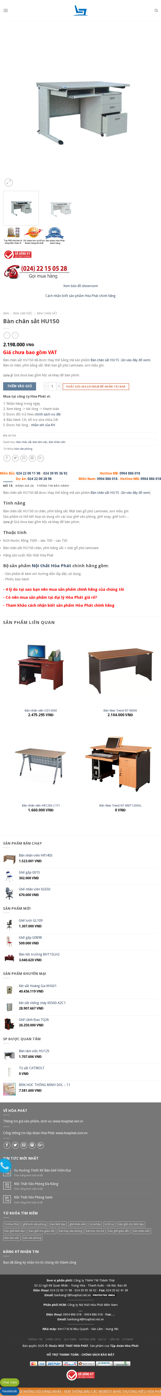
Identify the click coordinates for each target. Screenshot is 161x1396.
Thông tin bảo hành (52, 486)
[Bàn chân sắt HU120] (80, 110)
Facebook (9, 1391)
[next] (149, 110)
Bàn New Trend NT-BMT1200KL (120, 805)
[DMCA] (104, 1295)
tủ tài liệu (95, 1224)
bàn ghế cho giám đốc (42, 1231)
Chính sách (53, 1339)
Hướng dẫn (87, 1339)
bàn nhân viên (141, 1231)
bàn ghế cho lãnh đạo (131, 1224)
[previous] (11, 110)
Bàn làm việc (22, 313)
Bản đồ (122, 1285)
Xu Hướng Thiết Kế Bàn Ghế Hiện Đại (42, 1170)
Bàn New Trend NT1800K (120, 710)
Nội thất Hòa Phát (51, 565)
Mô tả (8, 486)
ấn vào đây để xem (135, 360)
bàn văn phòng (23, 448)
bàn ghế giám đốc (118, 1231)
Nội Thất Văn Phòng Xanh (33, 1197)
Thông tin (35, 1339)
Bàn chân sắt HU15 (105, 360)
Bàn (6, 313)
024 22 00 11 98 (28, 473)
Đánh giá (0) (25, 486)
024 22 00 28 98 (39, 479)
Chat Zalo (9, 1382)
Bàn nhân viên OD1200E (41, 710)
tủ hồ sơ (109, 1224)
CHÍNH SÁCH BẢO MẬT (98, 1354)
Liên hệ (114, 1339)
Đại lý (102, 1339)
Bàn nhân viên (57, 442)
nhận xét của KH (43, 425)
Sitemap (127, 1339)
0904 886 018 (129, 473)
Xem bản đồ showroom (80, 286)
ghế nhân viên (78, 1224)
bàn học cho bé (95, 1231)
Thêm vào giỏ (19, 386)
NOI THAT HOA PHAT (73, 1345)
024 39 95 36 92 (55, 473)
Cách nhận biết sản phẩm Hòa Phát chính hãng (80, 296)
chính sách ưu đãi (48, 414)
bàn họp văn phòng (70, 1231)
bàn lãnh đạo (58, 1224)
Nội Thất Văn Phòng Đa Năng (36, 1184)
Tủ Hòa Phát (11, 1224)
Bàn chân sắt (47, 313)
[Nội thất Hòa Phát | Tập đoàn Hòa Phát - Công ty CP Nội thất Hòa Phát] (80, 10)
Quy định (70, 1339)
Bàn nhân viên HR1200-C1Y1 (41, 805)
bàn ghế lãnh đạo (14, 1231)
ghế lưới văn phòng (34, 1224)
